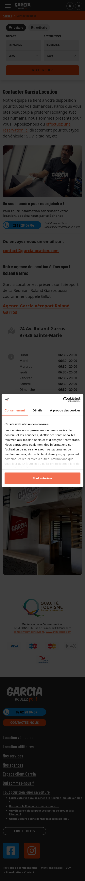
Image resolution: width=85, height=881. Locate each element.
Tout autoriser (42, 478)
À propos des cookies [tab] (65, 410)
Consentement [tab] (15, 410)
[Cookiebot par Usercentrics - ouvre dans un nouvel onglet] (63, 399)
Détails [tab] (37, 410)
